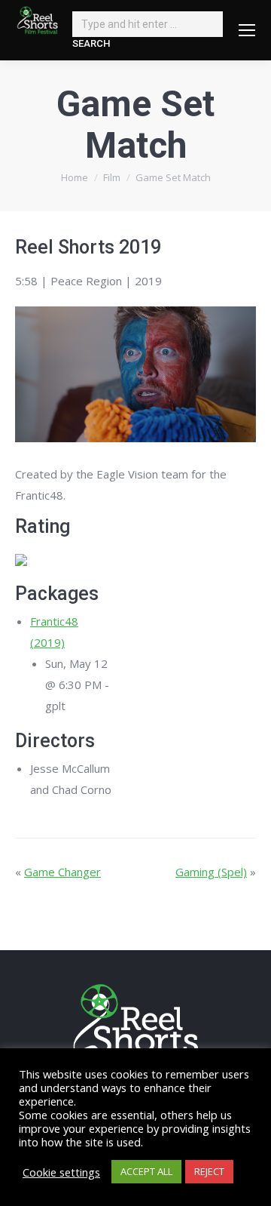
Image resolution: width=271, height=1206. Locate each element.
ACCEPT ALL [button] (146, 1171)
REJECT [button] (209, 1171)
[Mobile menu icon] (247, 30)
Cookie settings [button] (61, 1172)
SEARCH (91, 43)
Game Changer (62, 871)
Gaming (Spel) (211, 871)
